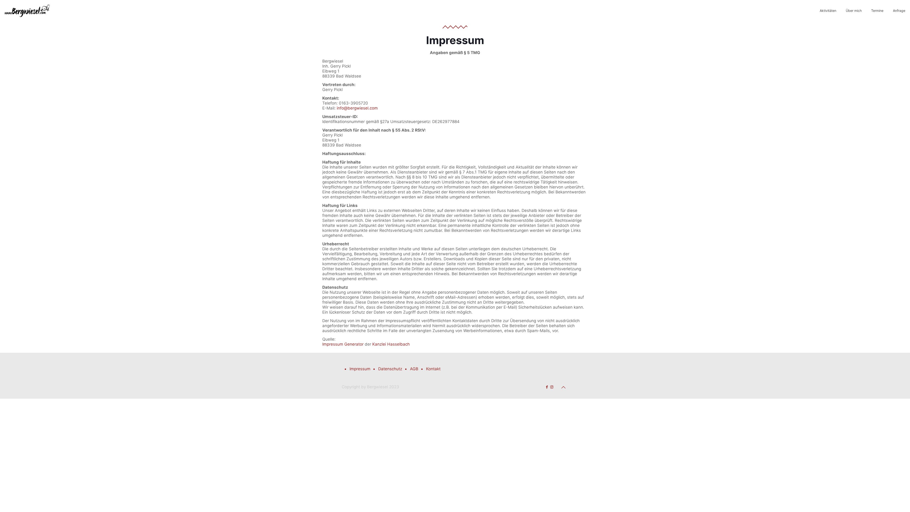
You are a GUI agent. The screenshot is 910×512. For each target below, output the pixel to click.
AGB (414, 368)
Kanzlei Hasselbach (391, 344)
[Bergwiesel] (27, 10)
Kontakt (433, 368)
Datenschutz (390, 368)
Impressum (360, 368)
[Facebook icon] (547, 387)
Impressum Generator (343, 344)
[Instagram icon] (552, 387)
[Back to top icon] (563, 387)
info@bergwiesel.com (357, 108)
